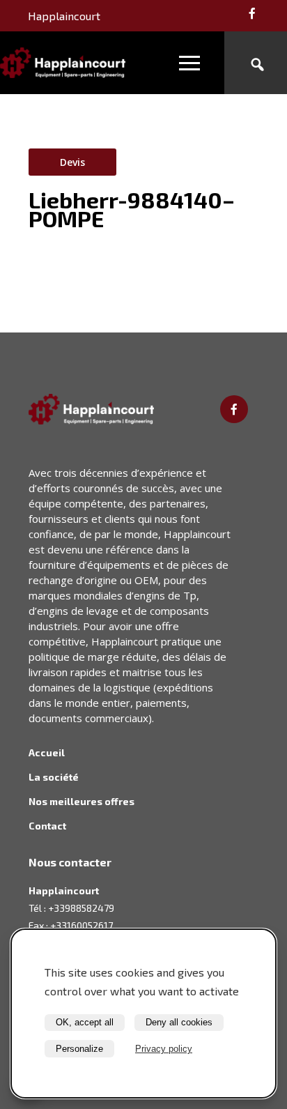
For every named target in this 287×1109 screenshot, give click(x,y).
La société (54, 777)
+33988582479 (81, 908)
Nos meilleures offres (81, 801)
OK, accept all (85, 1022)
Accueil (47, 752)
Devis (72, 162)
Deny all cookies (179, 1022)
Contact (47, 826)
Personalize (79, 1048)
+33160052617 (81, 925)
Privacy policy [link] (163, 1048)
